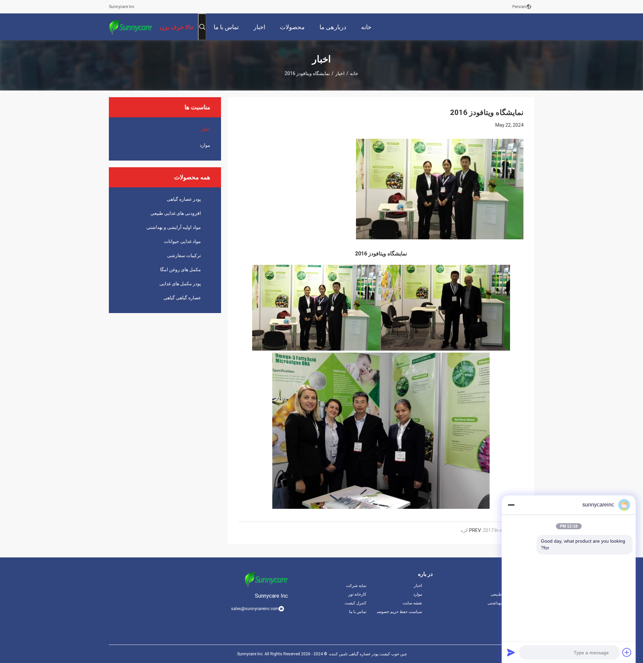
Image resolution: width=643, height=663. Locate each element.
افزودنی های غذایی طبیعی (175, 213)
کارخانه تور (357, 594)
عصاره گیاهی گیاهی (182, 297)
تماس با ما (357, 611)
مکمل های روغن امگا (180, 269)
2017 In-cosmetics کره (492, 530)
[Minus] (511, 505)
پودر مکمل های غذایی (180, 283)
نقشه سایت (412, 603)
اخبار (340, 73)
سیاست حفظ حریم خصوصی (399, 611)
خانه (354, 73)
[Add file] (627, 652)
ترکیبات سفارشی (184, 255)
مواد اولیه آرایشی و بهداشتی (173, 227)
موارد (205, 145)
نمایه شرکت (356, 585)
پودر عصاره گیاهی (184, 199)
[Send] (511, 652)
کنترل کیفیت (355, 603)
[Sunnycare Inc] (130, 26)
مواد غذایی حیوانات (182, 241)
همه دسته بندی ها (520, 611)
